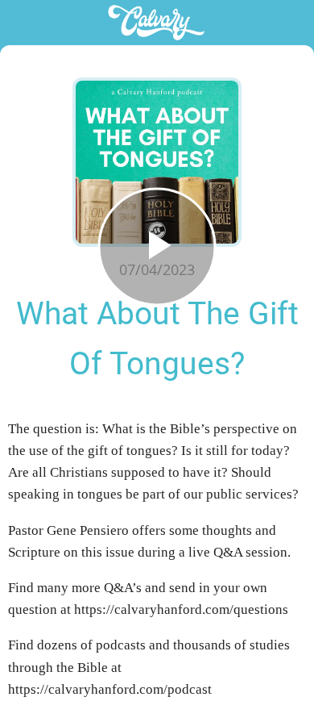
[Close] (22, 22)
